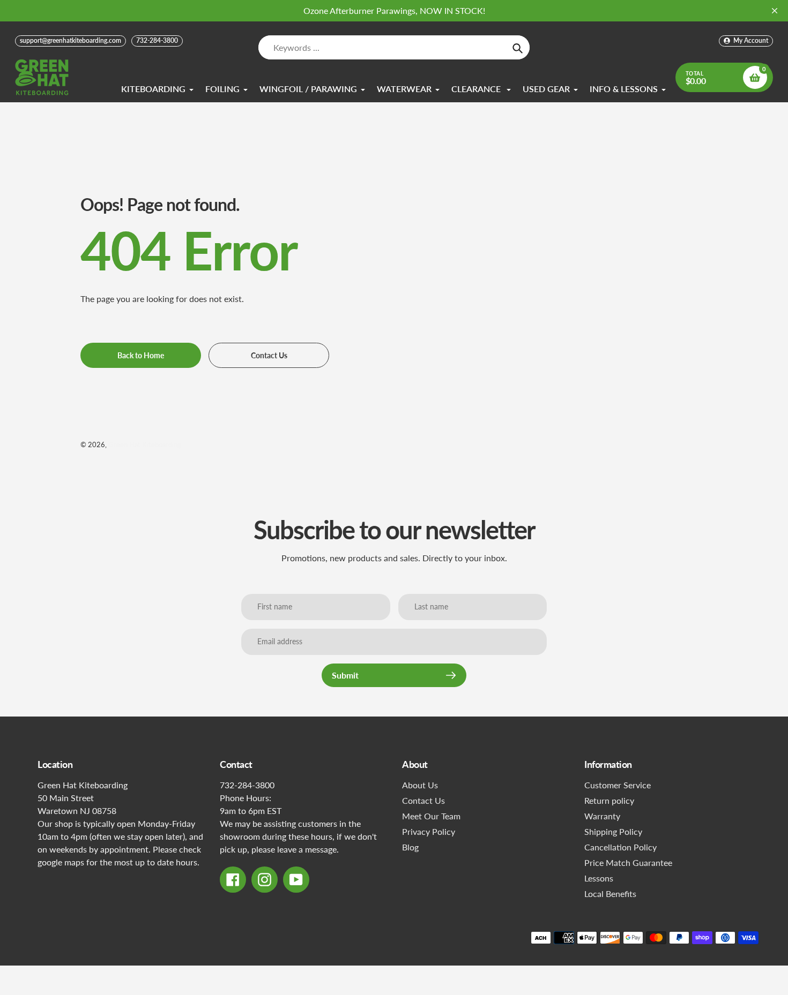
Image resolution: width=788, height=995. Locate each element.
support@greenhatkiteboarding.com (70, 40)
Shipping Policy (613, 831)
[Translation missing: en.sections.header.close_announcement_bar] (774, 10)
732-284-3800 (157, 40)
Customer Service (617, 785)
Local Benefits (610, 893)
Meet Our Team (431, 816)
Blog (410, 847)
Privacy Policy (428, 831)
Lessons (598, 878)
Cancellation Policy (620, 847)
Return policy (609, 800)
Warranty (602, 816)
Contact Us (423, 800)
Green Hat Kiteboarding (144, 444)
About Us (420, 785)
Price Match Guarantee (628, 862)
